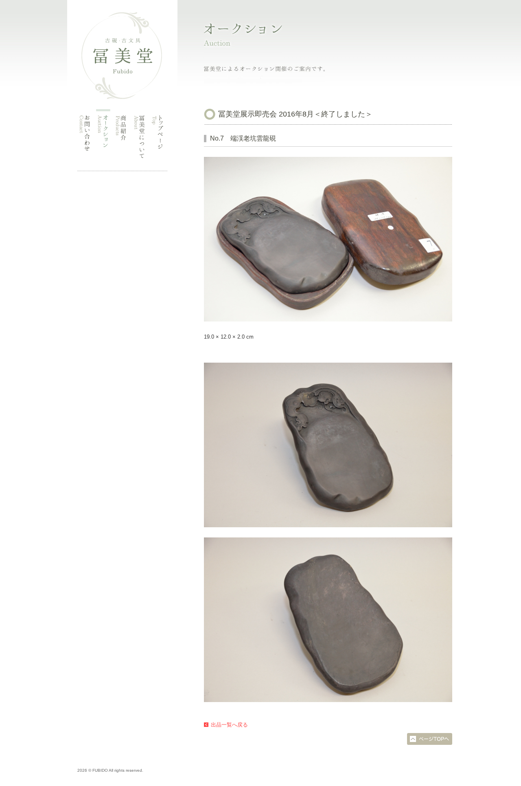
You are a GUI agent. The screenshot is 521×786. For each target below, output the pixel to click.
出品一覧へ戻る (229, 725)
